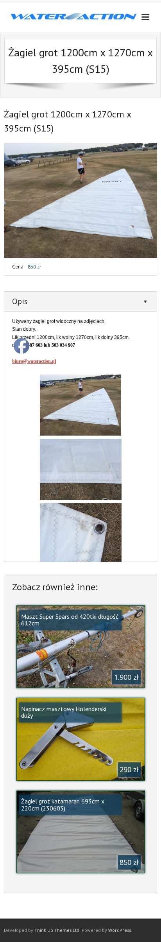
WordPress (119, 930)
